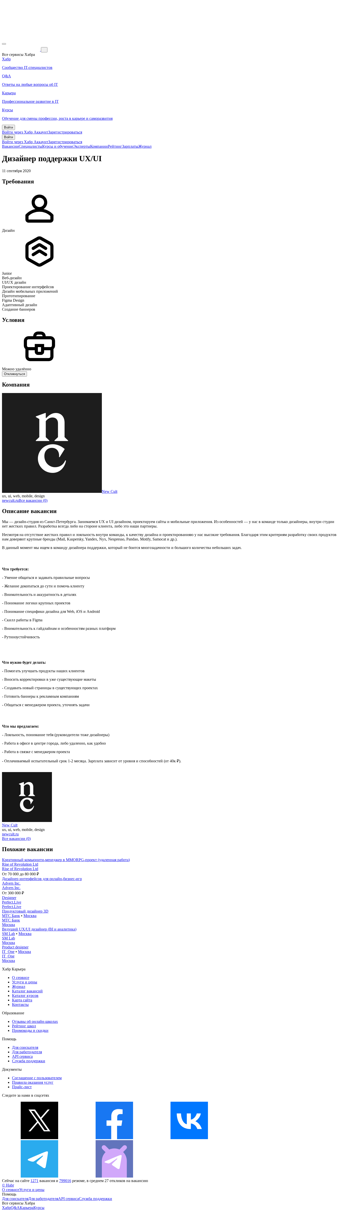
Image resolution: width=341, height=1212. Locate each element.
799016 (65, 1181)
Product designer (15, 947)
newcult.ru (10, 500)
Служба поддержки (28, 1061)
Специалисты (30, 146)
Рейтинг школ (24, 1026)
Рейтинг (115, 146)
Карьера (26, 1208)
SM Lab (8, 934)
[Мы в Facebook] (114, 1138)
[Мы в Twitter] (39, 1138)
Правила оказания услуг (32, 1082)
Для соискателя (25, 1047)
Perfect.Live (11, 902)
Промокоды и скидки (30, 1030)
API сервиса (22, 1056)
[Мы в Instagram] (264, 1138)
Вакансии (10, 146)
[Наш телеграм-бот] (114, 1176)
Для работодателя (27, 1052)
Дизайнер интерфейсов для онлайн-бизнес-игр (42, 879)
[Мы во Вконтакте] (189, 1138)
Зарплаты (130, 146)
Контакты (20, 1004)
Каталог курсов (25, 995)
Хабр (6, 1208)
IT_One (8, 951)
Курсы (38, 1208)
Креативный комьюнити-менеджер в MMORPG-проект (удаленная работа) (66, 860)
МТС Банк (11, 916)
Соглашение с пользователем (37, 1078)
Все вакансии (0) (33, 500)
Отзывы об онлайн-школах (35, 1021)
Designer (9, 898)
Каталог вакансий (27, 991)
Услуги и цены (24, 982)
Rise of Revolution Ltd (20, 864)
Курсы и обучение (57, 146)
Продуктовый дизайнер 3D (25, 911)
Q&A (15, 1208)
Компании (99, 146)
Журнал (145, 146)
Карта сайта (22, 1000)
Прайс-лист (22, 1087)
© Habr (8, 1185)
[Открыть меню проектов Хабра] (4, 44)
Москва (29, 916)
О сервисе (20, 977)
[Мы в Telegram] (39, 1176)
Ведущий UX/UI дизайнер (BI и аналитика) (39, 929)
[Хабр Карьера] (21, 49)
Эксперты (81, 146)
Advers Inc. (11, 883)
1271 (34, 1181)
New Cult (109, 491)
